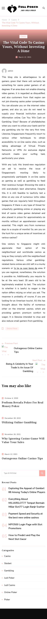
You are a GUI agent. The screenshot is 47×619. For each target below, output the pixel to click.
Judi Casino (9, 585)
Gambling (9, 570)
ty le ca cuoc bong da (25, 268)
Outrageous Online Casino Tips (22, 458)
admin (10, 71)
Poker (7, 599)
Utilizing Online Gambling (19, 422)
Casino (23, 36)
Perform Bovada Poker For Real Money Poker (22, 404)
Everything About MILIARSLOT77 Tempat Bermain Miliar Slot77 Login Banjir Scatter (26, 502)
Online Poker (12, 328)
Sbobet (8, 563)
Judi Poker (9, 577)
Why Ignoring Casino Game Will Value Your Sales (23, 440)
